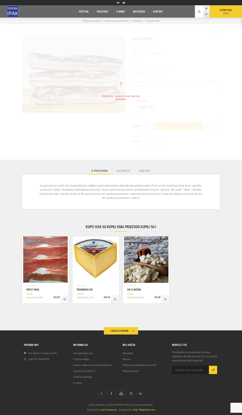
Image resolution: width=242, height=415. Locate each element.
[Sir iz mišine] (146, 259)
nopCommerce (109, 409)
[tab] (99, 170)
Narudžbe (127, 353)
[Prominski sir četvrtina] (96, 259)
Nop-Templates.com (144, 409)
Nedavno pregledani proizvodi (139, 364)
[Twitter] (102, 393)
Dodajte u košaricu (64, 299)
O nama (77, 382)
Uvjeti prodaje (81, 359)
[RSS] (140, 393)
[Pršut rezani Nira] (45, 259)
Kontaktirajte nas (83, 353)
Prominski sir (85, 289)
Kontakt (145, 171)
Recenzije (123, 171)
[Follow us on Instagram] (131, 393)
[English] (123, 2)
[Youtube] (121, 393)
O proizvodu (99, 171)
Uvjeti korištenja (82, 376)
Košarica (225, 11)
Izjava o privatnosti (84, 370)
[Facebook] (111, 393)
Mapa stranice (130, 370)
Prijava (209, 8)
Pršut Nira (32, 289)
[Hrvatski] (118, 2)
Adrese (126, 359)
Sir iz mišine (134, 289)
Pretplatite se (213, 370)
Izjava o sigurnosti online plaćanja (92, 364)
